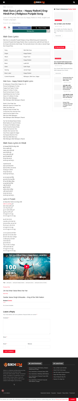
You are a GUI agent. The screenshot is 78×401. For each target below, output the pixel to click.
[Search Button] (74, 2)
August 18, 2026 (67, 108)
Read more (59, 35)
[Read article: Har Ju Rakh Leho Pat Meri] (63, 17)
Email (5, 344)
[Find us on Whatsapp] (6, 385)
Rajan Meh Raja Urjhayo (59, 374)
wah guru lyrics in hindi (40, 282)
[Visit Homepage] (39, 2)
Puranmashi (72, 393)
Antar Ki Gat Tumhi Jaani (60, 370)
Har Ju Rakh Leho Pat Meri (62, 24)
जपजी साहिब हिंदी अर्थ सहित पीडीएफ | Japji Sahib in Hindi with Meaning (68, 96)
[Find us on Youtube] (11, 385)
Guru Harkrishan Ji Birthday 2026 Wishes (39, 373)
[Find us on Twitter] (14, 385)
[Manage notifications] (3, 390)
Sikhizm (8, 393)
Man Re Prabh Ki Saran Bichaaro (62, 372)
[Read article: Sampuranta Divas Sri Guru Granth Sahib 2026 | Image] (58, 79)
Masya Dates (65, 393)
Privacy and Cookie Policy (62, 399)
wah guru (9, 282)
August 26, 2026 (58, 26)
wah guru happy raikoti (18, 282)
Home (4, 6)
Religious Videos (16, 23)
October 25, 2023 (7, 23)
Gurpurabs (53, 393)
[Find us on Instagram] (8, 385)
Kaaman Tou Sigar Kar (59, 379)
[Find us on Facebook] (3, 385)
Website (30, 343)
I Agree (72, 399)
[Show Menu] (4, 2)
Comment (6, 318)
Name (5, 337)
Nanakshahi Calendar (45, 393)
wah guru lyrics (29, 282)
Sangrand (59, 393)
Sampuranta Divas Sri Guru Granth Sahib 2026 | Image (68, 79)
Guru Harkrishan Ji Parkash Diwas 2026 (38, 371)
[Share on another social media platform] (48, 31)
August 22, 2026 (67, 91)
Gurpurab (58, 58)
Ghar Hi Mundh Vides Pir (60, 376)
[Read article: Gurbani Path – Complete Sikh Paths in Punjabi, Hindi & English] (58, 104)
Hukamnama (58, 20)
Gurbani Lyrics (10, 6)
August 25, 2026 (58, 65)
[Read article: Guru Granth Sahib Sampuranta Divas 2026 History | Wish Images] (63, 55)
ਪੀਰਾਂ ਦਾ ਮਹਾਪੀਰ (7, 204)
